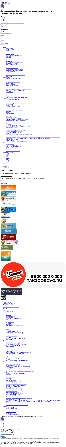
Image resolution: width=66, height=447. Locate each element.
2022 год (7, 158)
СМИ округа (8, 56)
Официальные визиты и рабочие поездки (15, 90)
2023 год (7, 156)
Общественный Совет (10, 73)
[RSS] (3, 424)
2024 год (7, 155)
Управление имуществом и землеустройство (15, 121)
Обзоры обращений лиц (11, 148)
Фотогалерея (8, 59)
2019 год (7, 161)
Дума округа (8, 66)
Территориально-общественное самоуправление (16, 120)
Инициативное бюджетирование (13, 135)
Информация (8, 91)
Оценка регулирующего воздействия (14, 118)
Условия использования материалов (11, 307)
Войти (2, 26)
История (7, 50)
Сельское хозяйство (10, 113)
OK (1, 444)
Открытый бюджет (10, 140)
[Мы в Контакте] (3, 427)
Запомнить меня (5, 38)
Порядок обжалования (11, 105)
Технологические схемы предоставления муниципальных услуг (20, 107)
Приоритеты (8, 93)
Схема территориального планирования (14, 62)
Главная (5, 166)
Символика (8, 51)
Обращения (5, 142)
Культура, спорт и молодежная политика (15, 123)
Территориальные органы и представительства (16, 80)
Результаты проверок (10, 84)
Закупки (7, 112)
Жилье (7, 133)
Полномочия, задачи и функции (13, 79)
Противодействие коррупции (12, 94)
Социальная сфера (10, 58)
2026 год (7, 153)
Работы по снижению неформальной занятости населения (18, 126)
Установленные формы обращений (13, 146)
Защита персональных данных (12, 128)
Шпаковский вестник (8, 152)
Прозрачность (9, 149)
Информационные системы (12, 86)
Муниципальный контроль (12, 139)
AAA (4, 20)
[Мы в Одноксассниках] (3, 425)
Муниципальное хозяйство (12, 117)
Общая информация (10, 49)
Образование (8, 124)
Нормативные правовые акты (12, 101)
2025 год (7, 154)
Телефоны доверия (10, 54)
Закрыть (2, 44)
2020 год (7, 160)
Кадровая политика (10, 92)
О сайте (5, 163)
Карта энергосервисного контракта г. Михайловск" (17, 141)
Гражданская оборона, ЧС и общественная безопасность (18, 119)
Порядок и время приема (11, 145)
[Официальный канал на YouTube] (3, 423)
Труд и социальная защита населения (14, 125)
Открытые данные (7, 302)
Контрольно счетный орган (12, 68)
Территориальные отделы (11, 71)
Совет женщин (9, 76)
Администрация (6, 77)
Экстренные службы (10, 52)
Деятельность (6, 109)
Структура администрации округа (13, 78)
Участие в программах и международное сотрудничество (18, 89)
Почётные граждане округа (12, 63)
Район (4, 310)
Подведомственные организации (13, 82)
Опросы (5, 308)
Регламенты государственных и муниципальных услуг (18, 103)
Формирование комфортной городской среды (16, 130)
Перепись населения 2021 (11, 72)
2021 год (7, 159)
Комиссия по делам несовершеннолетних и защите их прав (19, 134)
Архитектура (8, 116)
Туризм (7, 65)
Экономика (8, 57)
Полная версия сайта (5, 3)
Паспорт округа (9, 48)
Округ (4, 47)
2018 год (7, 162)
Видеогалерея (9, 61)
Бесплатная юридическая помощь (13, 151)
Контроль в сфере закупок (11, 127)
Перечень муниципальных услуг (13, 106)
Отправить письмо (10, 144)
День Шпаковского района (11, 64)
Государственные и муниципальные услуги (15, 110)
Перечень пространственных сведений (14, 70)
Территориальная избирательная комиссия (15, 69)
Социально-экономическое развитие (14, 131)
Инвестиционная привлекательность (14, 55)
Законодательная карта (8, 304)
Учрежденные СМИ (10, 87)
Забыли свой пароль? (5, 43)
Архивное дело (9, 114)
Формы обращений (10, 104)
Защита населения (10, 83)
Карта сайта (5, 21)
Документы (5, 98)
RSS (4, 19)
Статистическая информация (12, 85)
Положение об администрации (12, 99)
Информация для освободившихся (13, 132)
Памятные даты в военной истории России (15, 75)
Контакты (8, 96)
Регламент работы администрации (13, 100)
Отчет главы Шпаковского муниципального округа (17, 97)
